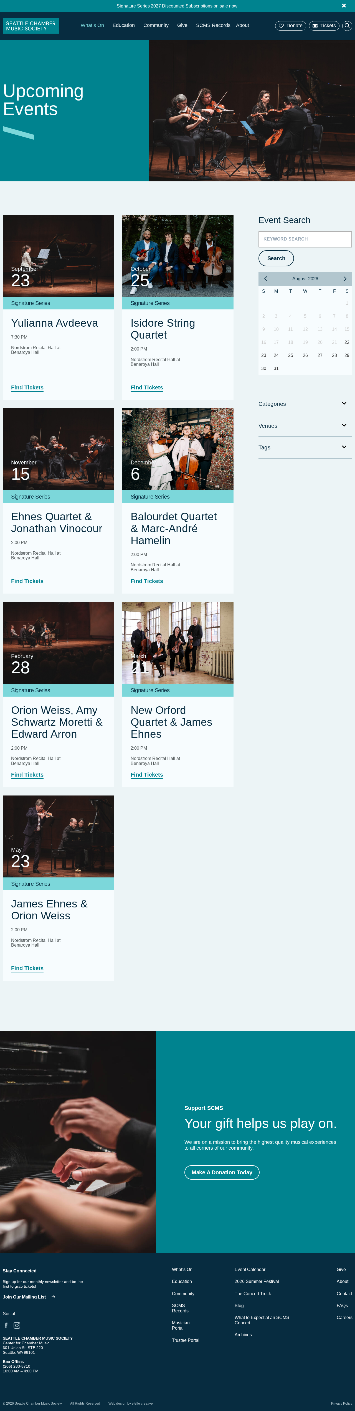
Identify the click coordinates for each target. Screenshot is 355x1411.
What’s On (92, 25)
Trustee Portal (185, 1340)
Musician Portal (181, 1325)
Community (156, 25)
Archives (243, 1334)
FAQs (342, 1305)
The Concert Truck (253, 1293)
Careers (344, 1317)
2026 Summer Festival (257, 1281)
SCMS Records (213, 25)
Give (182, 25)
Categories (272, 404)
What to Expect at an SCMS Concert (262, 1320)
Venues (267, 426)
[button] (290, 26)
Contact (344, 1293)
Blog (239, 1305)
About (242, 25)
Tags (264, 447)
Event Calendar (250, 1269)
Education (124, 25)
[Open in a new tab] (6, 1325)
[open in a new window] (30, 1297)
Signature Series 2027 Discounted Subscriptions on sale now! (178, 6)
